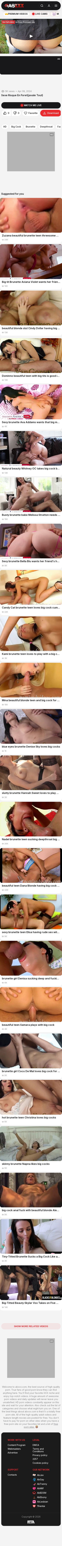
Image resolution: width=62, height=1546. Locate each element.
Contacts (12, 1475)
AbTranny (42, 1484)
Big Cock (16, 126)
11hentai (41, 1506)
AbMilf (40, 1488)
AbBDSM (41, 1492)
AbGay (40, 1479)
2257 (35, 1459)
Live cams (41, 13)
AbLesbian (42, 1501)
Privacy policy (40, 1455)
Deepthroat (46, 126)
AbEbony (42, 1497)
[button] (31, 36)
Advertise (13, 1452)
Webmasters (14, 1449)
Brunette (30, 126)
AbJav (40, 1475)
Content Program (16, 1445)
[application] (31, 36)
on (18, 22)
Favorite (33, 113)
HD (5, 126)
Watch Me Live (32, 105)
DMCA (36, 1445)
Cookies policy (40, 1463)
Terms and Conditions (38, 1450)
